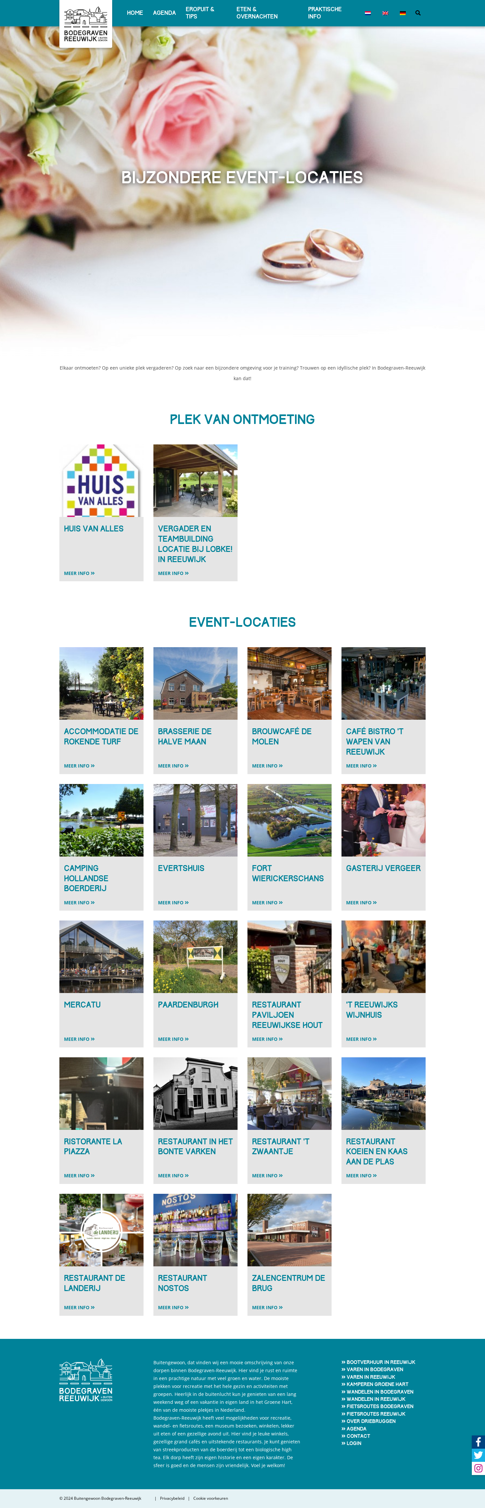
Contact (358, 1436)
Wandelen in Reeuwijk (376, 1399)
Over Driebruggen (371, 1421)
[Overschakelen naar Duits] (401, 13)
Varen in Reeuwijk (371, 1377)
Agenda (164, 13)
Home (135, 13)
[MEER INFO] (101, 541)
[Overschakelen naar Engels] (384, 13)
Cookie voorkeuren (210, 1498)
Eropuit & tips (200, 13)
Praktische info (325, 13)
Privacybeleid (172, 1498)
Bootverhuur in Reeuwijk (381, 1362)
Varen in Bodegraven (375, 1369)
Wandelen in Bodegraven (380, 1392)
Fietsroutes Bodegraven (380, 1406)
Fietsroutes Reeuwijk (376, 1414)
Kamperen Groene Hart (377, 1384)
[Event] (101, 480)
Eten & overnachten (257, 13)
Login (354, 1443)
